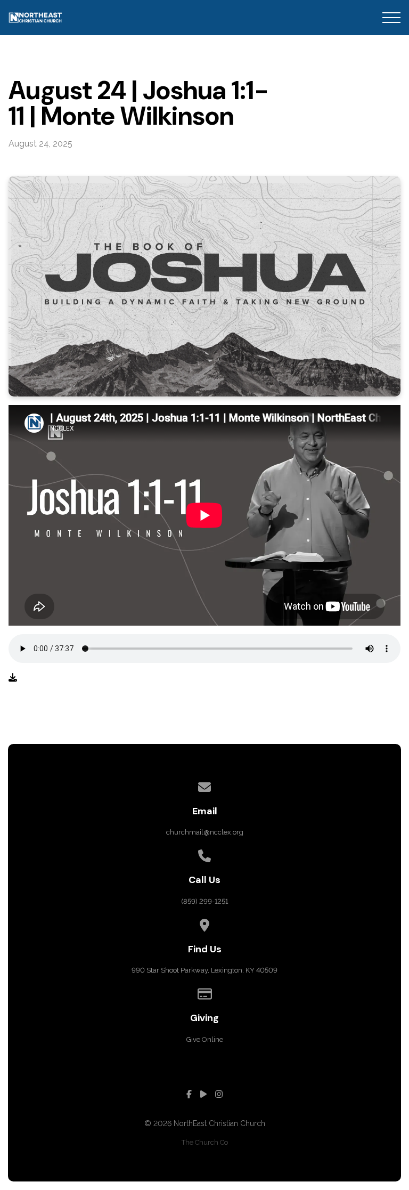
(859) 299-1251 (204, 901)
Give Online (204, 1039)
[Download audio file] (13, 677)
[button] (391, 18)
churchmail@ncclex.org (204, 832)
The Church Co (205, 1142)
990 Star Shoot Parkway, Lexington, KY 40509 (204, 970)
